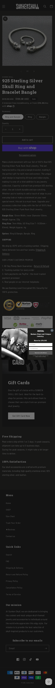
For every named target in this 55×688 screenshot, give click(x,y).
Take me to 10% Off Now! (40, 352)
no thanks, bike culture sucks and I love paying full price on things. (40, 356)
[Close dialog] (52, 330)
